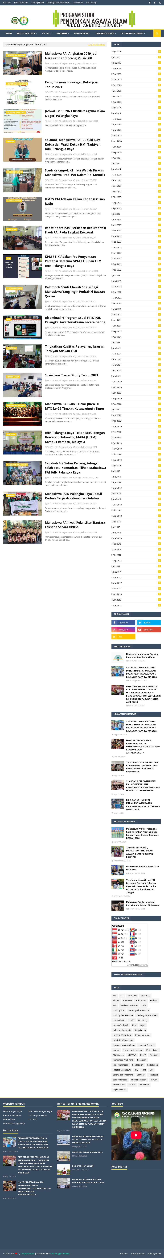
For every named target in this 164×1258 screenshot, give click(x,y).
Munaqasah (118, 1055)
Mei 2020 (136, 415)
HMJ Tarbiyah (119, 1020)
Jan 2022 (136, 308)
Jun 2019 (136, 476)
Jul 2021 (136, 342)
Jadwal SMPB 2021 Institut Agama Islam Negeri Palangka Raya (75, 113)
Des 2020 (136, 381)
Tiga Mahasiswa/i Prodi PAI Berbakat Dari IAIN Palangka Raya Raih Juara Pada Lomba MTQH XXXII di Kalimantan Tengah (141, 886)
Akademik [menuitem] (61, 33)
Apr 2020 (136, 420)
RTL (136, 1069)
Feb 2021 (136, 370)
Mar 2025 (136, 129)
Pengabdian (137, 1065)
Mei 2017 (136, 577)
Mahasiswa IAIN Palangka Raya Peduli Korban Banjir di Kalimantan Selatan (73, 496)
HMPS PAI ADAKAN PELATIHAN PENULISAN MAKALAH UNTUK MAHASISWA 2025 (87, 1139)
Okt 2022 (136, 258)
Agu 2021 (136, 336)
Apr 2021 (136, 359)
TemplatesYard (27, 1253)
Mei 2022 (136, 286)
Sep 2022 (136, 264)
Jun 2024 (136, 169)
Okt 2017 (136, 555)
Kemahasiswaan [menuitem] (104, 33)
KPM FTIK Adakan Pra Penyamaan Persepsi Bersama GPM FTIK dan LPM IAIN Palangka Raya (73, 261)
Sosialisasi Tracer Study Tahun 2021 (71, 375)
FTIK (115, 1005)
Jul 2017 (136, 566)
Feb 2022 (136, 303)
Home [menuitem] (9, 33)
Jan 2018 (136, 549)
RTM (144, 1069)
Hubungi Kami (37, 2)
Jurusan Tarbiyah (120, 1025)
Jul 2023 (136, 213)
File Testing (91, 2)
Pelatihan (154, 1055)
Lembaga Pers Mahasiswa (58, 2)
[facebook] (149, 2)
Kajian (143, 1025)
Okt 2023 (136, 197)
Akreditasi (145, 995)
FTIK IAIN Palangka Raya (40, 1111)
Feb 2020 (136, 432)
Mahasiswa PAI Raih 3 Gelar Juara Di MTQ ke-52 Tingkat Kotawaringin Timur (74, 406)
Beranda (7, 2)
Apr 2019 (136, 482)
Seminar (140, 1074)
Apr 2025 (136, 124)
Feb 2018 (136, 543)
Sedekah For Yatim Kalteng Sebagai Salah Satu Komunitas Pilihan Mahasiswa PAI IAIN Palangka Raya (75, 467)
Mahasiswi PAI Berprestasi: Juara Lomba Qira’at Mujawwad (143, 904)
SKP (151, 1069)
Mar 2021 (136, 364)
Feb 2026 (136, 85)
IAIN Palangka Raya (12, 1111)
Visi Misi (131, 1084)
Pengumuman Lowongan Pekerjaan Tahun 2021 (71, 84)
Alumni (116, 1000)
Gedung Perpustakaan (147, 1015)
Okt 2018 (136, 510)
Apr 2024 (136, 180)
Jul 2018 (136, 527)
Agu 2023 (136, 208)
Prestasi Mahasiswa (122, 1069)
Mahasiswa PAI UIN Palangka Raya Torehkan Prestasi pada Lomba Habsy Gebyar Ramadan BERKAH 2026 (142, 833)
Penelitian (141, 1060)
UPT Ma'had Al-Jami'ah (14, 1123)
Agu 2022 (136, 269)
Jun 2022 (136, 281)
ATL (122, 995)
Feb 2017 (136, 588)
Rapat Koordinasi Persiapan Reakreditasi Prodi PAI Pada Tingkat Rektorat (75, 230)
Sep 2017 (136, 560)
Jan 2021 (136, 376)
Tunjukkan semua (96, 44)
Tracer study (118, 1084)
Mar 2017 (136, 583)
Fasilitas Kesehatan (129, 1005)
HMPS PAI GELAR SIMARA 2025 (87, 1152)
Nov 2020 (136, 387)
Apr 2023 (136, 230)
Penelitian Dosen (120, 1065)
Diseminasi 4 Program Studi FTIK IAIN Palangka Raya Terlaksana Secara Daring (75, 320)
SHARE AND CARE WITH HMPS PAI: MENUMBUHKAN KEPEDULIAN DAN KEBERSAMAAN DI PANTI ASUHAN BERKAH (143, 786)
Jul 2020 (136, 409)
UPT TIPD (33, 1119)
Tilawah (153, 1079)
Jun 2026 (136, 62)
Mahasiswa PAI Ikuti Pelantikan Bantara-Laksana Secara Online (75, 524)
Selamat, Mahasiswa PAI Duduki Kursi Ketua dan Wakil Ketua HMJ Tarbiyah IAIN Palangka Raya (73, 144)
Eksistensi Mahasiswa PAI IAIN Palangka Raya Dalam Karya (142, 655)
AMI (114, 995)
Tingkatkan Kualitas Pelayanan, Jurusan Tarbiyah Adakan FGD (74, 348)
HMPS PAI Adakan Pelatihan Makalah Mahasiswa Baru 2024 (88, 1181)
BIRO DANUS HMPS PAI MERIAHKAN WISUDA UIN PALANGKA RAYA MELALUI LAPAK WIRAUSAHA (143, 805)
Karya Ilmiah (140, 1030)
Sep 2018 (136, 515)
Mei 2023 (136, 225)
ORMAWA (132, 1055)
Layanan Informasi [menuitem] (132, 33)
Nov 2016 (136, 594)
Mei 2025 (136, 118)
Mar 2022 (136, 297)
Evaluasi (153, 1000)
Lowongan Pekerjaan (132, 1050)
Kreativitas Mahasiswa (123, 1040)
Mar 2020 (136, 426)
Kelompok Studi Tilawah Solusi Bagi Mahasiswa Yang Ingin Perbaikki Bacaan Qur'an (75, 291)
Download (78, 2)
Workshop (144, 1084)
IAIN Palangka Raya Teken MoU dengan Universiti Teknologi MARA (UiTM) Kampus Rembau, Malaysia (75, 437)
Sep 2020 (136, 398)
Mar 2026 (136, 79)
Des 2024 (136, 135)
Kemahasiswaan (142, 1035)
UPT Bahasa (9, 1119)
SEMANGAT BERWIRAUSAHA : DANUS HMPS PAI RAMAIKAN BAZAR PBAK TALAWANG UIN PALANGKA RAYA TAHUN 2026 (141, 672)
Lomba (116, 1050)
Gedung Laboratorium (138, 1010)
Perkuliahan (152, 1065)
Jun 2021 (136, 348)
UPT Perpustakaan (38, 1115)
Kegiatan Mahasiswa (122, 1035)
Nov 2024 (136, 141)
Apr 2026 (136, 74)
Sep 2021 (136, 331)
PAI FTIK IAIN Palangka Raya (59, 63)
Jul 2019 (136, 471)
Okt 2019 (136, 454)
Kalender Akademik (122, 1030)
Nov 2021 (136, 320)
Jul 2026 (136, 57)
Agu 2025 (136, 107)
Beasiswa (127, 1000)
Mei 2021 (136, 353)
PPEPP (143, 1055)
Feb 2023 (136, 241)
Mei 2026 (136, 68)
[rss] (123, 636)
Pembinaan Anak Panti (123, 1060)
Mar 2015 (136, 605)
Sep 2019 (136, 459)
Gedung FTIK (118, 1010)
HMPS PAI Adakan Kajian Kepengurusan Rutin (75, 201)
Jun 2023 (136, 219)
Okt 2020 (136, 392)
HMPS (131, 1020)
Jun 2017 (136, 571)
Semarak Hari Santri (83, 1165)
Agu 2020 (136, 404)
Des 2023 (136, 185)
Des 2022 (136, 247)
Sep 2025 (136, 102)
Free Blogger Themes (59, 1253)
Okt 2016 (136, 599)
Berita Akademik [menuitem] (26, 33)
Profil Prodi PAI (21, 2)
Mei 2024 (136, 174)
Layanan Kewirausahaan (124, 1045)
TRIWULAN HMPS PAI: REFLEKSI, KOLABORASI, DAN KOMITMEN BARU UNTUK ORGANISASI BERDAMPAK (142, 767)
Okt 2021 (136, 325)
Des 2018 (136, 504)
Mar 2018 (136, 538)
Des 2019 (136, 443)
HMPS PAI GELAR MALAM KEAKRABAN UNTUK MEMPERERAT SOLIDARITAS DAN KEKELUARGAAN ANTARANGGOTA (143, 746)
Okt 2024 (136, 146)
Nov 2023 (136, 191)
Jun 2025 (136, 113)
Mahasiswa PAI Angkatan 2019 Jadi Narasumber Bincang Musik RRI (71, 55)
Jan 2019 (136, 499)
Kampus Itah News (12, 1115)
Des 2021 (136, 314)
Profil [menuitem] (45, 33)
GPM (144, 1005)
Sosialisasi (153, 1074)
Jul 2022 (136, 275)
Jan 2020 (136, 437)
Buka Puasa (141, 1000)
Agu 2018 (136, 521)
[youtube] (149, 629)
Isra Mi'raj (142, 1020)
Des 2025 (136, 90)
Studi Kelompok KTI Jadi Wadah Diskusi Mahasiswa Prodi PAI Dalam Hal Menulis (75, 172)
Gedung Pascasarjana (123, 1015)
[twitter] (154, 2)
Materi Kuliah (152, 1050)
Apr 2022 (136, 292)
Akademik (132, 995)
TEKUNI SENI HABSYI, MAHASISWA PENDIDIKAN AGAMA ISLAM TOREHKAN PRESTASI (139, 852)
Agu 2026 (136, 51)
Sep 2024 (136, 152)
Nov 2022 (136, 253)
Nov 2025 (136, 96)
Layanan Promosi (147, 1045)
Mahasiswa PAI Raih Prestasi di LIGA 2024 (142, 868)
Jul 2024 (136, 163)
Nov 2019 (136, 448)
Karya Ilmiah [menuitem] (81, 33)
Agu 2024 (136, 157)
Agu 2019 (136, 465)
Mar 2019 (136, 487)
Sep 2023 (136, 202)
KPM (134, 1025)
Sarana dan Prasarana (123, 1074)
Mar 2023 (136, 236)
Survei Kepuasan (138, 1079)
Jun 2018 (136, 532)
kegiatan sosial (120, 1089)
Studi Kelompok (120, 1079)
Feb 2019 (136, 493)
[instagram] (159, 2)
